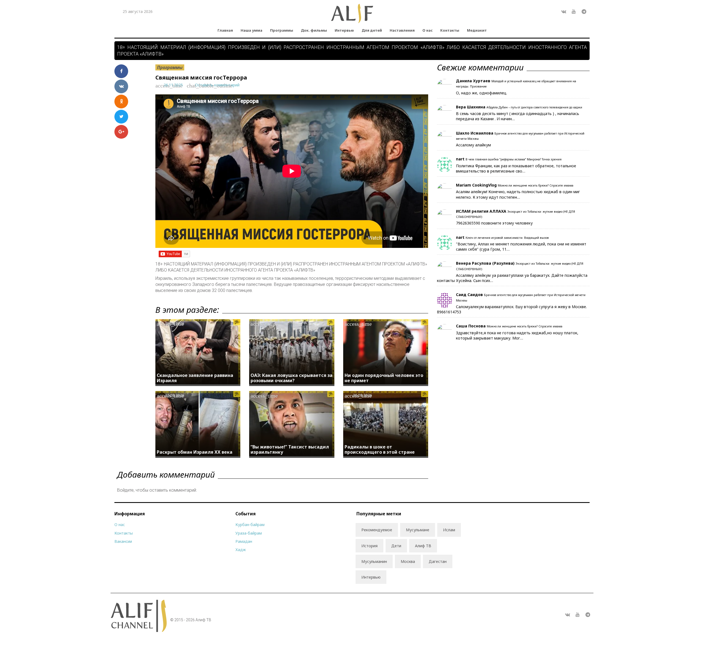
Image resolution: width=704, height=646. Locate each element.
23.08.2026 (174, 395)
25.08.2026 (174, 323)
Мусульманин (374, 561)
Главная (225, 30)
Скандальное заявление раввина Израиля (195, 378)
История (369, 545)
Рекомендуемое (376, 529)
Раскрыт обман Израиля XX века (194, 452)
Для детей (372, 30)
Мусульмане (417, 529)
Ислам (449, 529)
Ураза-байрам (248, 533)
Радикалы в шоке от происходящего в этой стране (380, 449)
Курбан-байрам (250, 524)
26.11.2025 (173, 84)
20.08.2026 (362, 395)
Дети (396, 545)
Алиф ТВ (423, 545)
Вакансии (123, 541)
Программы (281, 30)
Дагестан (438, 561)
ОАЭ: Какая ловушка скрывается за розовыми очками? (291, 378)
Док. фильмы (314, 30)
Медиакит (477, 30)
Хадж (240, 549)
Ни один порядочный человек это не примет (384, 378)
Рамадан (243, 541)
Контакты (449, 30)
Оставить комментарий (217, 84)
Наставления (402, 30)
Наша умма (251, 30)
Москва (408, 561)
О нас (427, 30)
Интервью (344, 30)
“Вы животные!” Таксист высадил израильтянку (290, 449)
